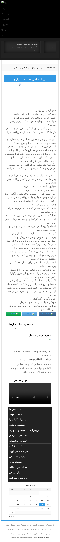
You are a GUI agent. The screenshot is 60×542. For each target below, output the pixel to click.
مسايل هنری (15, 462)
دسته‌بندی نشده (17, 424)
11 (18, 500)
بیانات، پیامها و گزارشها (21, 419)
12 (24, 500)
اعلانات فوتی (16, 414)
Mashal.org (51, 68)
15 (42, 500)
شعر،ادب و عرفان (38, 68)
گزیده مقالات (16, 446)
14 (36, 500)
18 (18, 504)
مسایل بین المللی (18, 467)
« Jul (11, 516)
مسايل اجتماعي (17, 456)
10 (12, 500)
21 (36, 504)
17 (12, 504)
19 (24, 504)
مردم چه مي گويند (18, 451)
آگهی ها (34, 534)
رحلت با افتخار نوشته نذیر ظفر (35, 359)
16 (48, 500)
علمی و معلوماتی (18, 440)
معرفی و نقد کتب (18, 477)
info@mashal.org (43, 537)
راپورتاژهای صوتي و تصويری (24, 430)
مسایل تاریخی (16, 472)
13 (30, 500)
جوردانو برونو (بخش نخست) (27, 44)
